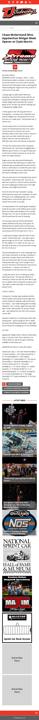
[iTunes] (26, 2)
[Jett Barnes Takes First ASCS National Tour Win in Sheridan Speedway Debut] (19, 496)
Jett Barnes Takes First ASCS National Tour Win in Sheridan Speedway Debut (17, 504)
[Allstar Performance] (17, 641)
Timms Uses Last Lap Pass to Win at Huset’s (19, 479)
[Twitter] (9, 2)
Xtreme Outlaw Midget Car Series (16, 392)
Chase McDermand (14, 384)
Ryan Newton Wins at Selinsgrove (18, 454)
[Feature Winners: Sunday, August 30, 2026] (19, 417)
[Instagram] (17, 2)
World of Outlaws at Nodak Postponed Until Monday (16, 532)
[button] (36, 23)
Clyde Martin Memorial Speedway (16, 388)
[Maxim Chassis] (17, 610)
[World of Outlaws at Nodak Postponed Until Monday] (19, 523)
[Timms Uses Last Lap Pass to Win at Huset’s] (19, 470)
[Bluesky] (30, 2)
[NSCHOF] (17, 574)
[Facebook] (13, 2)
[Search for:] (19, 28)
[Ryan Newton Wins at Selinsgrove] (19, 443)
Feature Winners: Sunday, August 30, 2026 (18, 426)
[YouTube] (22, 2)
